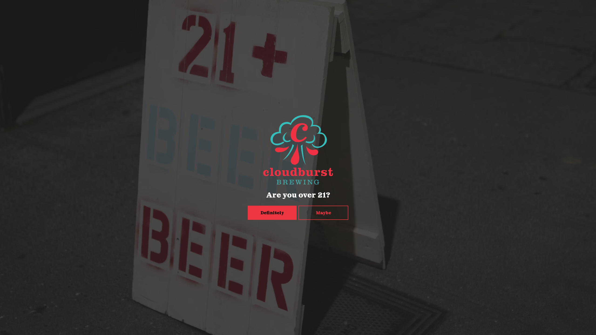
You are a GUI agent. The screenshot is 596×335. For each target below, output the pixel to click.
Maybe (323, 212)
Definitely (272, 212)
